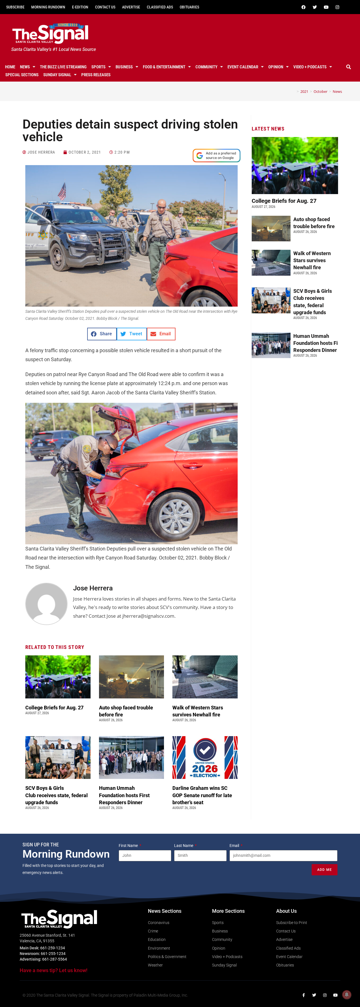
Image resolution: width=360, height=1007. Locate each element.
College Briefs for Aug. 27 (54, 708)
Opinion (275, 66)
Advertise (131, 7)
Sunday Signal (57, 74)
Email (235, 845)
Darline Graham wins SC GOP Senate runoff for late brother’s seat (202, 795)
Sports (98, 66)
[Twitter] (314, 7)
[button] (348, 67)
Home (10, 66)
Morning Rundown (48, 7)
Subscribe (15, 7)
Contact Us (105, 7)
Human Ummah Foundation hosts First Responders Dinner (124, 795)
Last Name (184, 845)
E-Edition (80, 7)
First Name (129, 845)
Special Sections (22, 74)
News (25, 66)
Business (124, 66)
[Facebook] (303, 7)
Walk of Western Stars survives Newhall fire (312, 260)
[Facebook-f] (303, 995)
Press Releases (96, 74)
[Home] (293, 91)
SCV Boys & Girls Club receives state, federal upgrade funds (56, 795)
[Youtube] (326, 7)
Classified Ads (160, 7)
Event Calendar (243, 66)
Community (206, 66)
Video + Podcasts (310, 66)
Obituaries (189, 7)
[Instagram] (337, 7)
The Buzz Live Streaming (63, 66)
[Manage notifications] (346, 994)
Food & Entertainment (164, 66)
